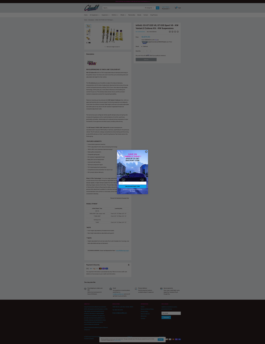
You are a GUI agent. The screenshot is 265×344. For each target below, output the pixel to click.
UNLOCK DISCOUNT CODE (132, 186)
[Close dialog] (146, 151)
